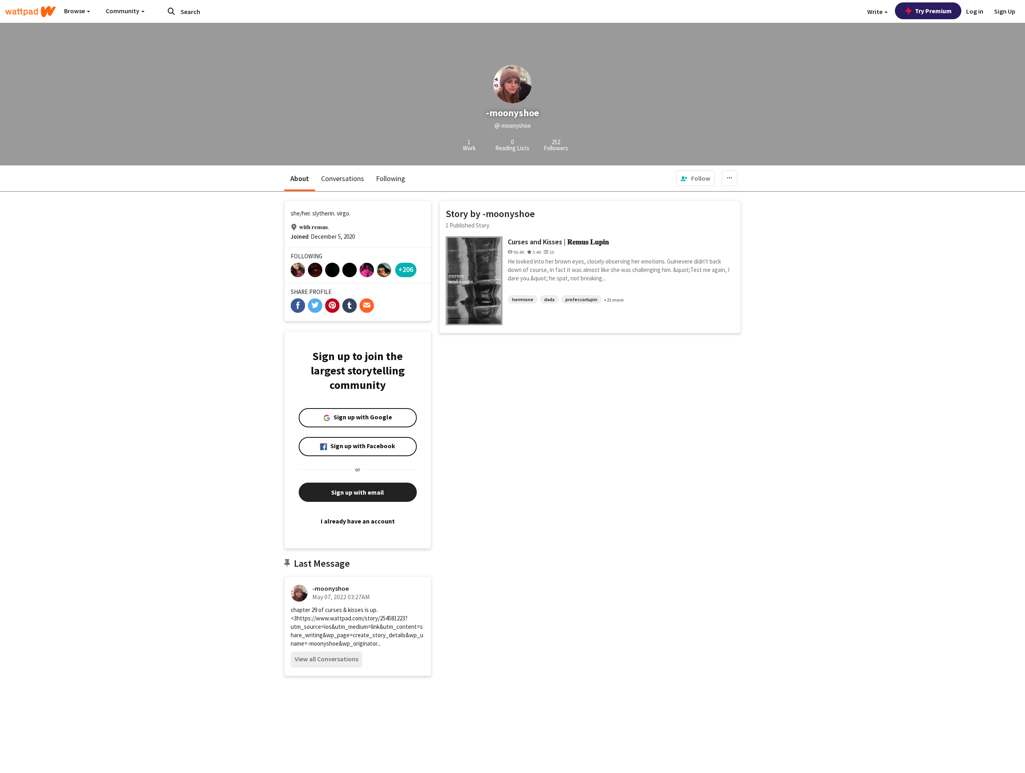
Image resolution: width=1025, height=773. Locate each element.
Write (875, 12)
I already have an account (358, 521)
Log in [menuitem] (974, 11)
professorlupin (581, 299)
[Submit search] (171, 11)
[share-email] (367, 305)
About (299, 178)
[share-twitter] (315, 305)
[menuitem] (695, 178)
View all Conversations (326, 659)
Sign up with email (357, 492)
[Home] (30, 11)
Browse (75, 11)
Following (390, 178)
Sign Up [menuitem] (1004, 11)
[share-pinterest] (332, 305)
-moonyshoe (330, 588)
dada (549, 299)
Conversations (342, 178)
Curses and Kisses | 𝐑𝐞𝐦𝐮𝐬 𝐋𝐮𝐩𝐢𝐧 (558, 241)
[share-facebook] (298, 305)
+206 (405, 269)
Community (123, 11)
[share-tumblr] (349, 305)
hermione (522, 299)
